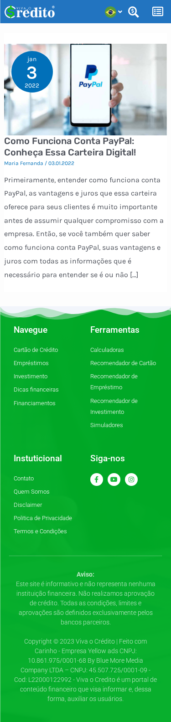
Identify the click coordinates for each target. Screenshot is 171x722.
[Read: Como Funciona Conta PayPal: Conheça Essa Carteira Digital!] (85, 88)
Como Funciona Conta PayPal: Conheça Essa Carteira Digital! (70, 146)
